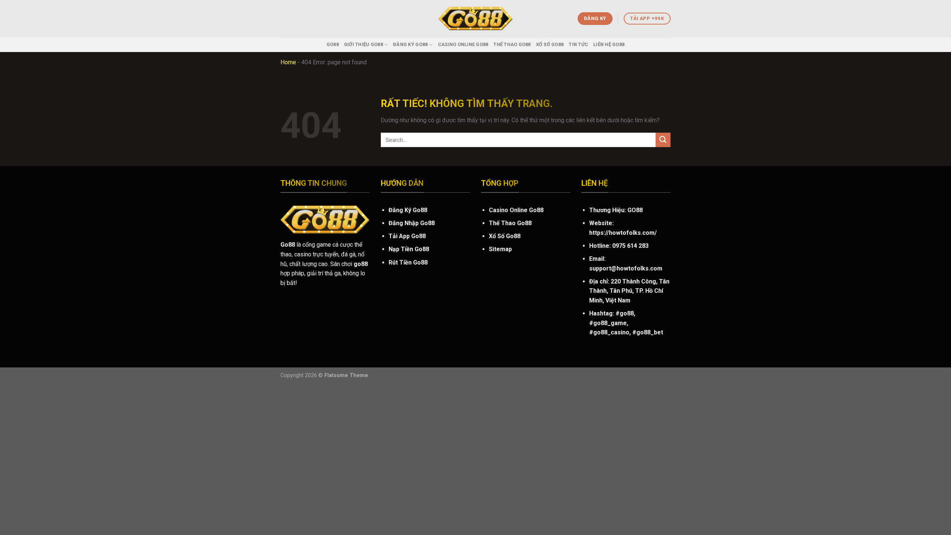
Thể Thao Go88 (511, 44)
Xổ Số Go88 (550, 44)
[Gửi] (663, 140)
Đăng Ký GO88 (410, 44)
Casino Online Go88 (463, 44)
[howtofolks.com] (475, 19)
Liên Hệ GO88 (608, 44)
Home (288, 62)
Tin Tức (578, 44)
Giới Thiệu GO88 (363, 44)
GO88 (635, 210)
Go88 (333, 44)
